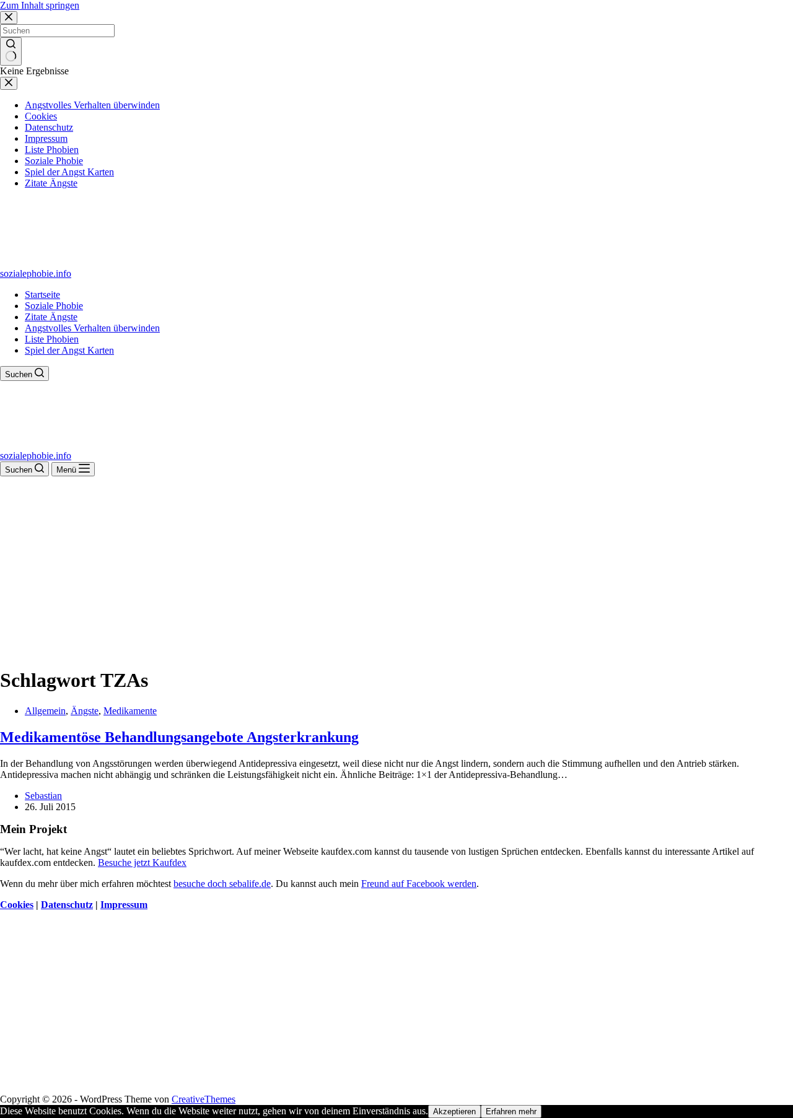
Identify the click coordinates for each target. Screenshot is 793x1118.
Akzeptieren (454, 1111)
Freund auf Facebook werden (418, 883)
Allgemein (45, 710)
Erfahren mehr (511, 1111)
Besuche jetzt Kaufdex (142, 862)
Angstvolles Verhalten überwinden (92, 328)
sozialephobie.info (35, 273)
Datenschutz (67, 904)
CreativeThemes (203, 1099)
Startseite (42, 294)
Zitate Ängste (51, 317)
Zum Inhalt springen (39, 5)
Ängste (85, 710)
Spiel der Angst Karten (69, 350)
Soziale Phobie (54, 305)
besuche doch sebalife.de (222, 883)
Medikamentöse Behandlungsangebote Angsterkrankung (179, 737)
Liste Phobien (52, 339)
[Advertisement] (396, 569)
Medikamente (130, 710)
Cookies (16, 904)
